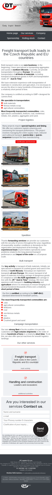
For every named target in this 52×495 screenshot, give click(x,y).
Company (40, 33)
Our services (27, 33)
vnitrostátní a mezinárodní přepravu (35, 473)
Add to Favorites (14, 479)
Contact (41, 38)
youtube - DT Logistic (26, 470)
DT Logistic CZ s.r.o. (29, 477)
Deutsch (18, 26)
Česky (4, 26)
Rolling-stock (28, 38)
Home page (12, 33)
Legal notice (29, 479)
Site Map (22, 479)
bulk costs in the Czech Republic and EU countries (25, 359)
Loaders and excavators (25, 383)
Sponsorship (13, 38)
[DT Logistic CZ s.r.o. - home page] (16, 7)
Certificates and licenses (26, 142)
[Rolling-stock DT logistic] (15, 166)
